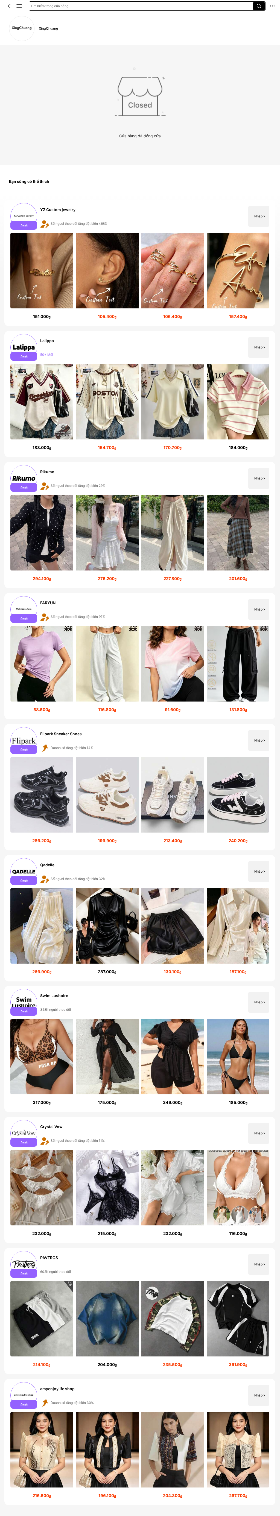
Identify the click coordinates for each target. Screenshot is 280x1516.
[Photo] (24, 216)
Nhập (258, 216)
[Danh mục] (19, 6)
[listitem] (139, 263)
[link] (21, 28)
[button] (9, 6)
